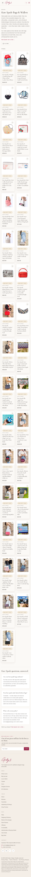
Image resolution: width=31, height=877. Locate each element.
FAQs (2, 814)
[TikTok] (13, 850)
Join (26, 748)
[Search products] (26, 2)
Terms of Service (13, 859)
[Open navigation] (2, 2)
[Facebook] (2, 850)
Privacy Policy (4, 859)
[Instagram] (6, 850)
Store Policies (4, 822)
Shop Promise (4, 807)
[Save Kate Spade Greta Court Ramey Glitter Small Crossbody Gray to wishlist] (27, 231)
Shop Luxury (4, 773)
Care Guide (4, 832)
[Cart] (29, 2)
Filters (6, 43)
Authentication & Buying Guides (8, 830)
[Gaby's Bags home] (8, 3)
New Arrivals (4, 776)
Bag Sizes (3, 835)
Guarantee (3, 802)
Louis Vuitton (4, 778)
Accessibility (4, 827)
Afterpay (3, 825)
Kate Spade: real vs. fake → (8, 39)
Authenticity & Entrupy (6, 804)
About (2, 796)
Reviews (3, 799)
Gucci (2, 784)
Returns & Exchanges (6, 820)
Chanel (3, 781)
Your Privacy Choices (24, 859)
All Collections (4, 789)
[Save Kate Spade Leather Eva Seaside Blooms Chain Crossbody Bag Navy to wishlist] (27, 559)
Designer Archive (5, 786)
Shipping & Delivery (6, 817)
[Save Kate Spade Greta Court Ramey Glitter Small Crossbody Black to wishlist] (12, 631)
